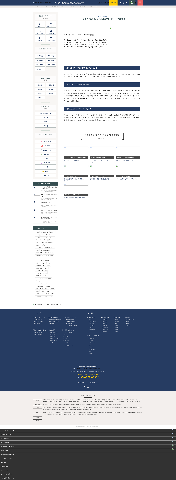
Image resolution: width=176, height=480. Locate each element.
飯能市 (108, 412)
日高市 (126, 412)
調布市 (111, 400)
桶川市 (75, 414)
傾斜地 (52, 288)
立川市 (135, 402)
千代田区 (132, 400)
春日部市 (87, 414)
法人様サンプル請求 (68, 332)
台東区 (95, 402)
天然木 (42, 291)
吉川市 (52, 412)
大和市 (64, 404)
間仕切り (38, 245)
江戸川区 (111, 402)
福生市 (115, 402)
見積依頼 (113, 2)
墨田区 (106, 402)
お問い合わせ (66, 342)
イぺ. (47, 281)
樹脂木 (37, 291)
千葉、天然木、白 (39, 286)
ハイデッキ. (38, 258)
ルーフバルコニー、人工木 (41, 237)
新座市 (85, 412)
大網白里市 (116, 407)
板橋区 (63, 402)
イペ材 (45, 122)
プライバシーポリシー (68, 344)
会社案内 (65, 334)
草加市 (91, 414)
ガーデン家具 (91, 323)
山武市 (90, 407)
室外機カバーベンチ (49, 247)
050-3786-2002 (89, 377)
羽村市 (114, 400)
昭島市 (99, 400)
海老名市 (73, 404)
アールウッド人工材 (45, 113)
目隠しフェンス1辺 (40, 242)
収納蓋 (37, 250)
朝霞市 (51, 414)
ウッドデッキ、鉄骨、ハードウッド (43, 265)
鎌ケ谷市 (126, 407)
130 (39, 69)
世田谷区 (71, 400)
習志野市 (85, 409)
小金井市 (140, 400)
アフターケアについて (54, 338)
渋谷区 (84, 400)
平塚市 (107, 404)
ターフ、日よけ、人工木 (41, 283)
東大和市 (139, 402)
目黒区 (44, 400)
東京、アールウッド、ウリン (41, 276)
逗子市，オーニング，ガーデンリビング (44, 296)
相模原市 (94, 404)
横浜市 (77, 404)
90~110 (39, 65)
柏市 (44, 407)
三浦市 (52, 404)
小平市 (56, 402)
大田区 (56, 400)
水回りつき (91, 353)
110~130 (51, 65)
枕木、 (50, 240)
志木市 (67, 414)
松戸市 (130, 407)
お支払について (53, 340)
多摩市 (92, 400)
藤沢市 (114, 404)
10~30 (40, 56)
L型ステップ (49, 242)
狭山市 (54, 414)
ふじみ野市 (59, 414)
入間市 (64, 414)
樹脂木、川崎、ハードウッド (42, 268)
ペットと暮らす (92, 349)
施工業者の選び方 (70, 319)
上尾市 (137, 412)
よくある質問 (52, 330)
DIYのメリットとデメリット (71, 325)
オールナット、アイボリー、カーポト (43, 278)
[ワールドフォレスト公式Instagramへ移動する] (126, 3)
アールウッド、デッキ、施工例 (48, 294)
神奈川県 (51, 85)
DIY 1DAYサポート (38, 332)
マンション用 (91, 325)
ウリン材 (45, 126)
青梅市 (75, 400)
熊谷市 (97, 412)
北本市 (74, 412)
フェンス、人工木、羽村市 (41, 273)
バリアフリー (91, 344)
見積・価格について (54, 332)
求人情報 (65, 338)
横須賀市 (103, 404)
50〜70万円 (104, 323)
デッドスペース (92, 342)
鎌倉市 (110, 404)
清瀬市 (53, 400)
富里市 (47, 407)
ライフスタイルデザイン (39, 321)
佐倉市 (62, 409)
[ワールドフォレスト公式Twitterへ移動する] (120, 3)
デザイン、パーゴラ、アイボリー (42, 260)
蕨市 (64, 412)
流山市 (74, 407)
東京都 (40, 85)
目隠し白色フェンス (45, 250)
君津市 (134, 407)
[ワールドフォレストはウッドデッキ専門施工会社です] (43, 2)
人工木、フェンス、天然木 (41, 270)
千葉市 (59, 407)
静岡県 (51, 93)
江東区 (119, 402)
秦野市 (56, 404)
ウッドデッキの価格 (53, 317)
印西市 (80, 409)
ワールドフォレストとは (39, 317)
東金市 (70, 409)
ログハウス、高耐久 (48, 255)
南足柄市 (89, 404)
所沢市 (70, 412)
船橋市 (94, 407)
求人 (136, 2)
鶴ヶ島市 (60, 412)
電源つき (90, 351)
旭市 (78, 409)
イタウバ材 (46, 117)
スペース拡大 (91, 340)
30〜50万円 (104, 321)
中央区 (49, 402)
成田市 (53, 409)
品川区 (131, 402)
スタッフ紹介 (66, 340)
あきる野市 (126, 400)
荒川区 (53, 402)
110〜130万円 (105, 329)
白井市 (89, 409)
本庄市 (71, 414)
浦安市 (50, 409)
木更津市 (121, 407)
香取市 (78, 407)
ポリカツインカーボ (49, 252)
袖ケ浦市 (66, 409)
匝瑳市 (67, 407)
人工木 (37, 234)
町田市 (122, 400)
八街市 (74, 409)
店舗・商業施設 (92, 329)
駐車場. (37, 294)
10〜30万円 (104, 319)
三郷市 (83, 414)
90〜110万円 (105, 327)
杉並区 (107, 400)
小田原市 (119, 404)
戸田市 (78, 412)
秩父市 (48, 412)
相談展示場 (66, 336)
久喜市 (89, 412)
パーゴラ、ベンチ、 (39, 281)
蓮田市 (93, 412)
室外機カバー (39, 255)
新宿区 (70, 402)
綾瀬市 (98, 404)
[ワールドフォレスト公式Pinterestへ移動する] (123, 3)
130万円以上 (105, 331)
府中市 (88, 400)
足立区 (86, 402)
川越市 (66, 412)
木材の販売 (51, 323)
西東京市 (45, 402)
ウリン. (37, 232)
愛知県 (40, 97)
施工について (53, 334)
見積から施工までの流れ (39, 330)
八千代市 (86, 407)
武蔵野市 (49, 400)
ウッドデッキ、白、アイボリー (42, 288)
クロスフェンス (39, 247)
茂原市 (46, 409)
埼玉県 (51, 89)
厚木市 (60, 404)
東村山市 (79, 402)
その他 (51, 342)
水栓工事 (52, 232)
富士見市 (47, 414)
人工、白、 (48, 286)
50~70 (40, 60)
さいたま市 (121, 412)
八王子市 (123, 402)
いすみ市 (103, 407)
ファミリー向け (92, 338)
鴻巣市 (104, 412)
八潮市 (95, 414)
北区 (136, 400)
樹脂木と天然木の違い (71, 321)
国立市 (103, 402)
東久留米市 (65, 400)
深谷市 (133, 412)
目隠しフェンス (44, 232)
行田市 (82, 412)
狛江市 (127, 402)
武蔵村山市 (79, 400)
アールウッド (38, 240)
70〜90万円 (104, 325)
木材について (53, 336)
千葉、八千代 (45, 245)
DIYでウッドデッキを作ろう (39, 334)
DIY (89, 346)
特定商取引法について (68, 346)
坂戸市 (129, 412)
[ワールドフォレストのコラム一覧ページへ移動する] (48, 304)
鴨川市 (111, 407)
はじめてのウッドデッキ (71, 317)
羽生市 (100, 412)
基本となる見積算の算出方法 (55, 319)
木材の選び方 (69, 323)
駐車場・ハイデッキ (92, 321)
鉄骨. (48, 291)
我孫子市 (99, 407)
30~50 (51, 56)
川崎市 (85, 404)
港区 (60, 402)
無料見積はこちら (82, 382)
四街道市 (58, 409)
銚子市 (70, 407)
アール (45, 240)
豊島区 (118, 400)
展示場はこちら (93, 382)
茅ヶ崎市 (45, 404)
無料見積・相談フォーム (68, 330)
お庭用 (90, 319)
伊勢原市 (68, 404)
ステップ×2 (48, 234)
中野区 (96, 400)
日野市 (67, 402)
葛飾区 (99, 402)
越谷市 (112, 412)
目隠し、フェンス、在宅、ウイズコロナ (44, 263)
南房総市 (55, 407)
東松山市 (116, 412)
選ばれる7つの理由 (38, 319)
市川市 (82, 407)
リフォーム (91, 327)
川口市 (55, 412)
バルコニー (52, 237)
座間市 (81, 404)
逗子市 (49, 404)
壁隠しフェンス (39, 252)
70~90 (51, 60)
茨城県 (40, 93)
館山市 (107, 407)
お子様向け (91, 348)
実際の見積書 (54, 321)
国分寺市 (91, 402)
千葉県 (40, 89)
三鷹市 (60, 400)
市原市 (63, 407)
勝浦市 (51, 407)
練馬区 (74, 402)
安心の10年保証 (37, 323)
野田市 (138, 407)
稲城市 (103, 400)
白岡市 (79, 414)
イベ (42, 234)
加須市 (44, 412)
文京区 (83, 402)
